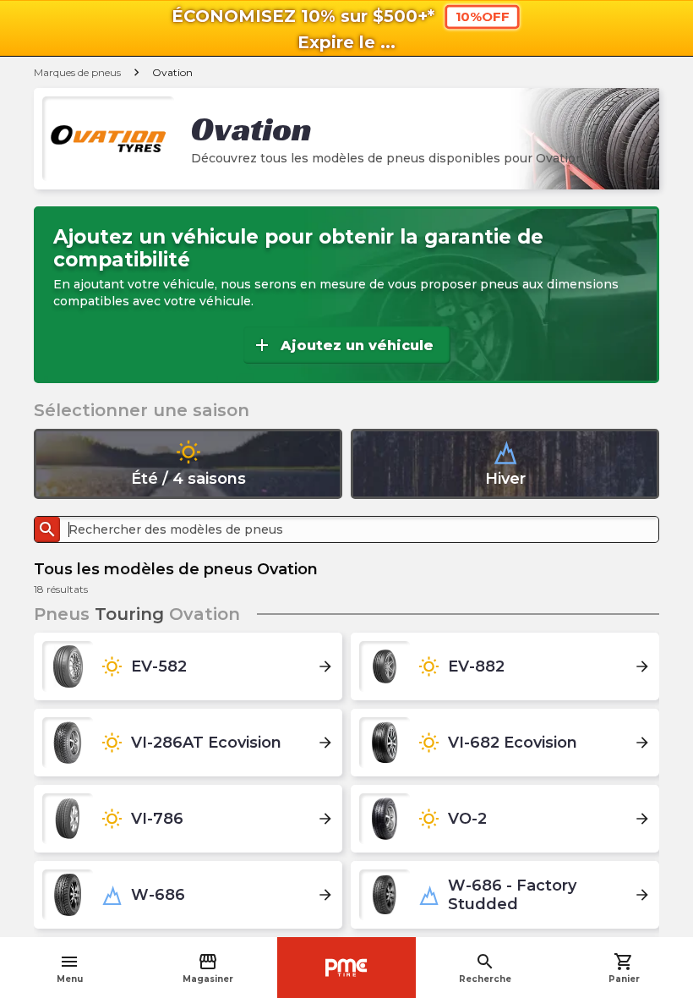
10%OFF (483, 17)
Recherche (485, 967)
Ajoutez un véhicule (343, 345)
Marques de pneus (77, 72)
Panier (624, 967)
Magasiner (208, 967)
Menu (70, 967)
